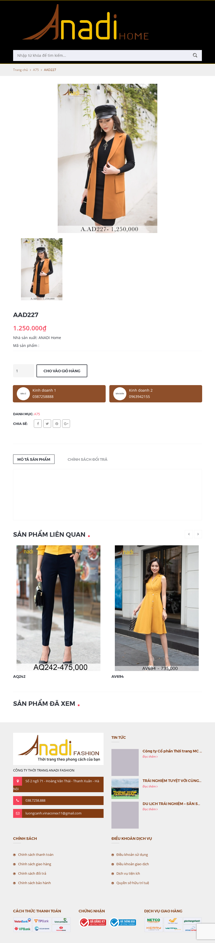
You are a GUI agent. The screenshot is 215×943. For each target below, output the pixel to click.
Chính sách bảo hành (34, 882)
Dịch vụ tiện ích (128, 873)
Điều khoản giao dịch (132, 864)
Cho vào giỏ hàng (62, 370)
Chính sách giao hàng (34, 864)
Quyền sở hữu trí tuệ (132, 882)
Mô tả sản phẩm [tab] (33, 459)
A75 (36, 70)
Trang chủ (20, 70)
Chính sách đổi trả (32, 873)
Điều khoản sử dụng (132, 854)
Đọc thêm (150, 756)
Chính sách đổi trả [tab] (88, 459)
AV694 (117, 676)
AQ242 (19, 676)
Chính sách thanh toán (35, 854)
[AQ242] (58, 607)
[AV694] (157, 607)
